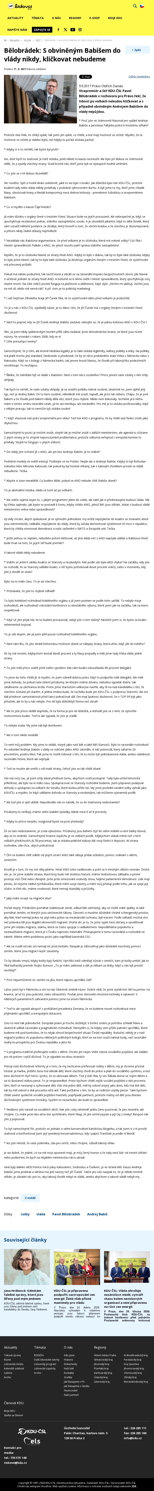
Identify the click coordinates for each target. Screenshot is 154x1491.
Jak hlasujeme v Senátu (76, 1386)
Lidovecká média (13, 1364)
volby (25, 1214)
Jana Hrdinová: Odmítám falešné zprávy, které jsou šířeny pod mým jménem (23, 1295)
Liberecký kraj (102, 1381)
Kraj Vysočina (131, 1364)
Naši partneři (71, 1395)
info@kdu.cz (133, 1438)
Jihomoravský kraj (134, 1368)
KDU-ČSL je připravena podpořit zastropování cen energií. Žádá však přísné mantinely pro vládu (74, 1297)
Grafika (68, 1377)
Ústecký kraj (101, 1377)
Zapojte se (42, 30)
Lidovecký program (45, 1364)
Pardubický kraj (132, 1359)
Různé (7, 1359)
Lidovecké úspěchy (45, 1368)
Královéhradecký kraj (136, 1355)
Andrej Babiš (97, 1214)
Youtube (72, 29)
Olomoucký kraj (133, 1373)
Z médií (30, 1198)
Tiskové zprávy (12, 1355)
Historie (68, 1359)
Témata (37, 18)
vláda (40, 1214)
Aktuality (15, 18)
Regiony (75, 18)
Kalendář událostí (14, 1368)
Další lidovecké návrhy (46, 1359)
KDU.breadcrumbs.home (5, 40)
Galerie (8, 1373)
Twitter (65, 29)
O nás (56, 18)
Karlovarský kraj (103, 1373)
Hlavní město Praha (105, 1355)
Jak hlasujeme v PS (74, 1381)
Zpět (137, 50)
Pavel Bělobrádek (66, 1214)
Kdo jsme (69, 1355)
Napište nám (17, 30)
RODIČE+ (39, 1355)
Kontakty (69, 1373)
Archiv (27, 40)
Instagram (80, 29)
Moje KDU (115, 18)
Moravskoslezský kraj (136, 1381)
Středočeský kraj (103, 1359)
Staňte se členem (13, 1415)
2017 (38, 40)
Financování (70, 1390)
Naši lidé (69, 1368)
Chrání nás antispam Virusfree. (34, 1486)
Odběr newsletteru (139, 76)
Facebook (58, 29)
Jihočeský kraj (101, 1364)
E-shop (94, 18)
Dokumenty (70, 1364)
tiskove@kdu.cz (15, 1463)
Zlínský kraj (130, 1377)
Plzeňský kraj (101, 1368)
